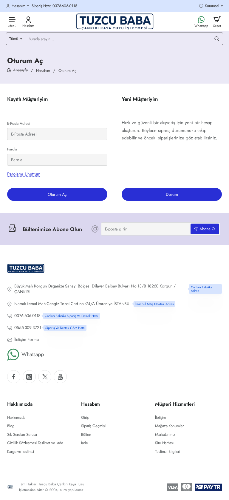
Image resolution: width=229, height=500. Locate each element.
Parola (12, 149)
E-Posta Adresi (18, 123)
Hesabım (43, 70)
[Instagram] (29, 376)
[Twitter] (44, 376)
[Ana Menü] (12, 21)
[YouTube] (60, 376)
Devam (172, 194)
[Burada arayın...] (217, 39)
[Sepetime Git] (217, 21)
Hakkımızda (20, 404)
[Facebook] (13, 376)
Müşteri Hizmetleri (175, 404)
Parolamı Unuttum (24, 174)
